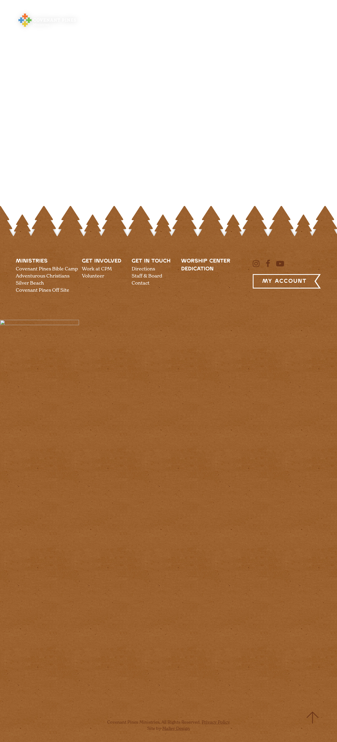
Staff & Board (147, 276)
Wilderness (222, 22)
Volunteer (93, 276)
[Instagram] (256, 263)
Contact (141, 283)
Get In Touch (151, 261)
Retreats (155, 22)
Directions (143, 268)
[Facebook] (268, 263)
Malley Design (176, 728)
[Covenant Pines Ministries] (47, 26)
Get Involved (101, 261)
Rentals (187, 22)
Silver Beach (30, 283)
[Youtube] (280, 263)
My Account (284, 281)
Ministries (32, 261)
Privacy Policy (216, 722)
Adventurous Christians (43, 276)
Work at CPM (97, 268)
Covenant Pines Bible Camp (47, 268)
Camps (125, 22)
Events (257, 22)
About (98, 22)
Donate (285, 22)
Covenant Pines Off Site (42, 290)
